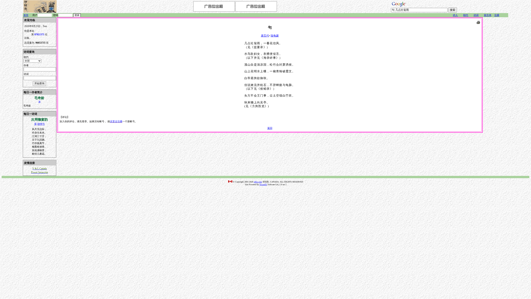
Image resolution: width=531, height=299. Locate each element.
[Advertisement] (495, 79)
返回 (269, 128)
